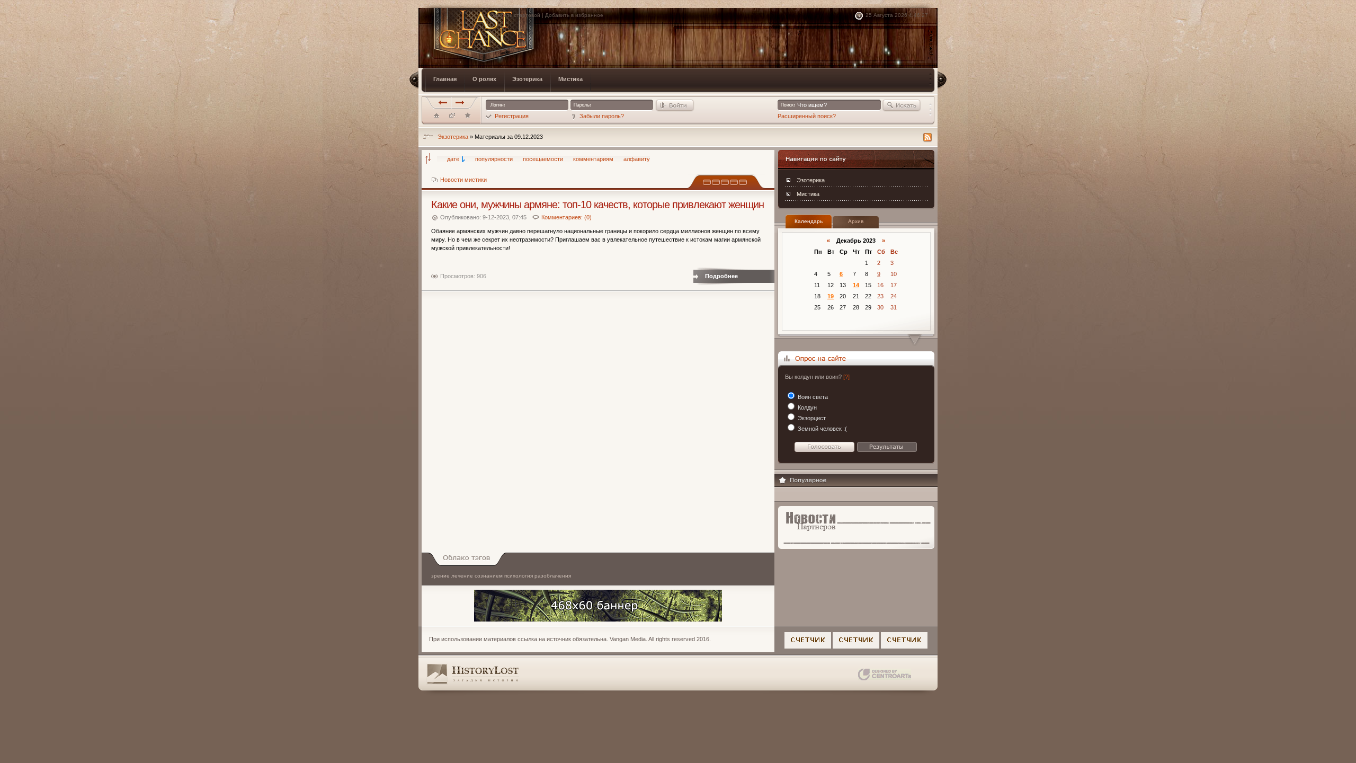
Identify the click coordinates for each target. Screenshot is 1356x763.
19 (830, 296)
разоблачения (552, 576)
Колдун (806, 407)
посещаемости (543, 159)
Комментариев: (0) (566, 217)
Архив (855, 221)
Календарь (809, 221)
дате (453, 159)
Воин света (812, 397)
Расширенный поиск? (807, 116)
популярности (494, 159)
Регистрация (512, 116)
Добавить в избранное (574, 15)
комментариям (593, 159)
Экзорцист (811, 418)
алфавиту (636, 159)
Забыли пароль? (601, 116)
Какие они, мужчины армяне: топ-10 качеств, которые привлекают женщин (597, 204)
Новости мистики (463, 179)
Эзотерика (811, 180)
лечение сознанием (477, 576)
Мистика (808, 194)
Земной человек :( (821, 428)
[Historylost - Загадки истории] (467, 117)
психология (518, 576)
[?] (846, 377)
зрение (440, 576)
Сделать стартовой (515, 15)
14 (856, 285)
